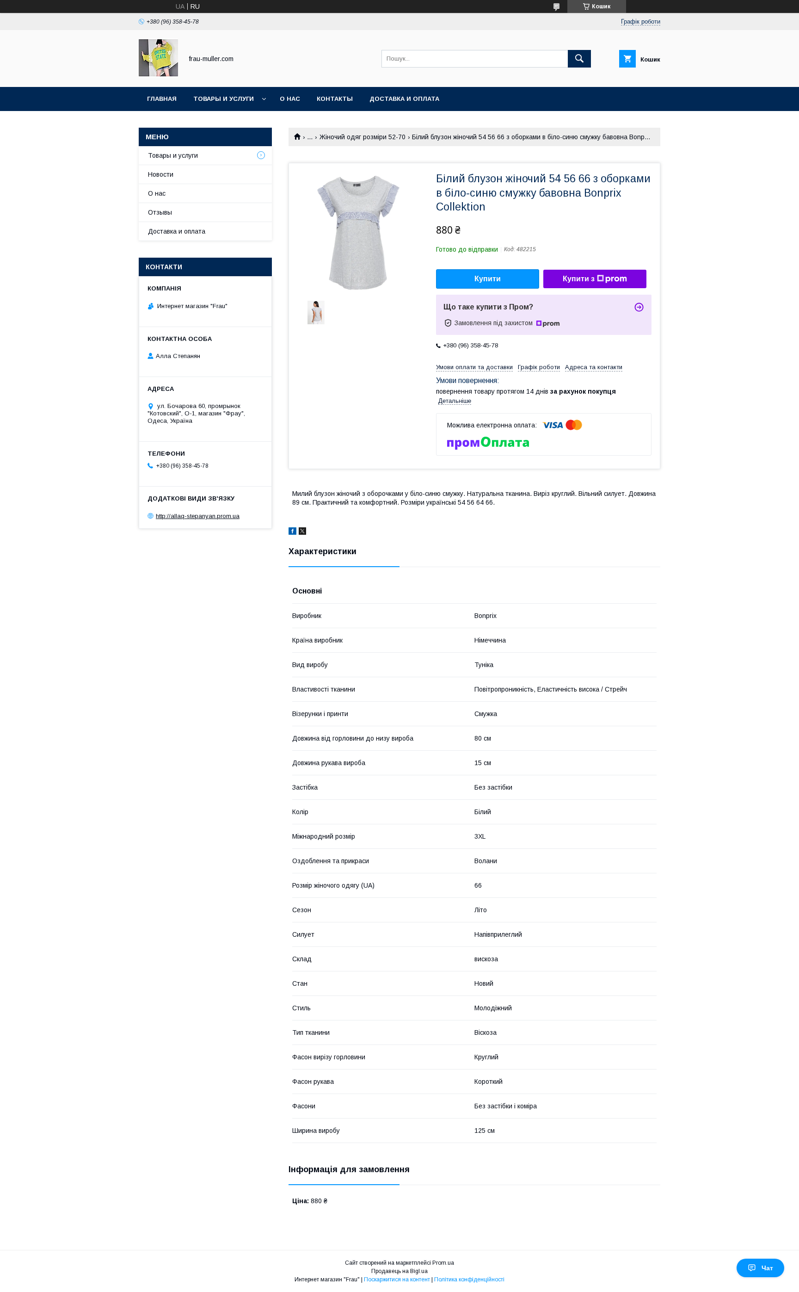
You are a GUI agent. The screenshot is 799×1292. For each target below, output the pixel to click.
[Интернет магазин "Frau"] (158, 75)
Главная (162, 98)
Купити (487, 279)
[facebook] (292, 532)
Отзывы (160, 212)
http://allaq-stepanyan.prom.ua (198, 516)
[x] (302, 532)
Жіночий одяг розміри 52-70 (363, 137)
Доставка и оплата (404, 98)
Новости (160, 174)
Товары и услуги (223, 98)
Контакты (335, 98)
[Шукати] (579, 59)
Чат (767, 1268)
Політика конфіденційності (469, 1279)
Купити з (579, 279)
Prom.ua (443, 1263)
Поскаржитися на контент (397, 1279)
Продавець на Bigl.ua (399, 1271)
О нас (290, 98)
